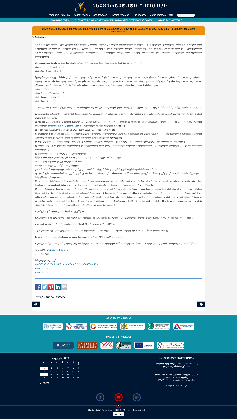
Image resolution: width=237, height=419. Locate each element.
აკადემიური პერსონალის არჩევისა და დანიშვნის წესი (66, 264)
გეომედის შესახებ (59, 15)
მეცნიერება (100, 15)
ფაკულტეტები (81, 15)
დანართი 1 (41, 268)
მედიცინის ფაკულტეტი (51, 297)
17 (44, 374)
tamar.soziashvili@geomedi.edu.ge (65, 126)
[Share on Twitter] (45, 287)
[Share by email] (64, 287)
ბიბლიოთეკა (158, 15)
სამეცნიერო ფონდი (59, 20)
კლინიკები (140, 15)
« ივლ (44, 383)
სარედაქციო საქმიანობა (170, 20)
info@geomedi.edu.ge (57, 250)
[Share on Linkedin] (58, 287)
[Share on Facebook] (38, 287)
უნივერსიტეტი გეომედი (130, 5)
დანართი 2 (41, 272)
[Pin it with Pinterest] (51, 287)
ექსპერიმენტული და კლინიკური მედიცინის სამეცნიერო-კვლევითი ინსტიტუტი (113, 20)
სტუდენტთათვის (120, 15)
